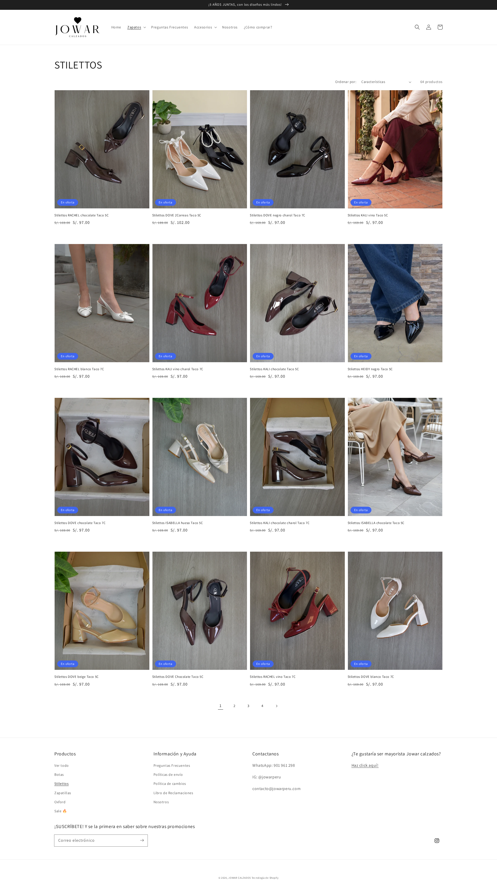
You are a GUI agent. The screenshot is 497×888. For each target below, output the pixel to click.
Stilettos (61, 783)
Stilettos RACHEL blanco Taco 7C (79, 369)
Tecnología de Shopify (265, 877)
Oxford (60, 802)
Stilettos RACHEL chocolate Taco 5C (81, 215)
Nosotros (161, 802)
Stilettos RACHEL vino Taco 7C (272, 676)
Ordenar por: (345, 81)
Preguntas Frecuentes (172, 765)
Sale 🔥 (60, 811)
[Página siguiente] (276, 706)
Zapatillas (62, 793)
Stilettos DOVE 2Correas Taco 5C (176, 215)
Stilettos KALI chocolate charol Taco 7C (279, 523)
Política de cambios (170, 783)
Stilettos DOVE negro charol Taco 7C (277, 215)
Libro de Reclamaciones (173, 793)
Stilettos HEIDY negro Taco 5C (370, 369)
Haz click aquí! (365, 765)
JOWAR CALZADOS (239, 877)
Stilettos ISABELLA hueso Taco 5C (177, 523)
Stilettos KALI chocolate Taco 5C (274, 369)
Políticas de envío (168, 774)
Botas (59, 774)
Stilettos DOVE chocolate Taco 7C (79, 523)
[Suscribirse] (142, 840)
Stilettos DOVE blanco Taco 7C (371, 676)
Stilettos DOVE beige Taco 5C (76, 676)
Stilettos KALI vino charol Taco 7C (177, 369)
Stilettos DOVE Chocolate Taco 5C (177, 676)
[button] (136, 27)
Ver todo (61, 765)
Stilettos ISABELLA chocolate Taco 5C (376, 523)
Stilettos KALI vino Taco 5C (368, 215)
